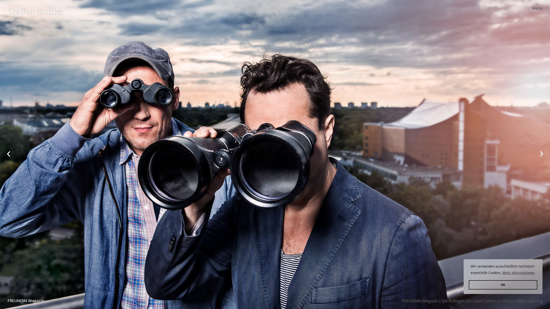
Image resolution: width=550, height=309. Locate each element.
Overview (84, 20)
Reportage (60, 20)
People (14, 20)
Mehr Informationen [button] (518, 273)
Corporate (35, 20)
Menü (537, 8)
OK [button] (503, 285)
